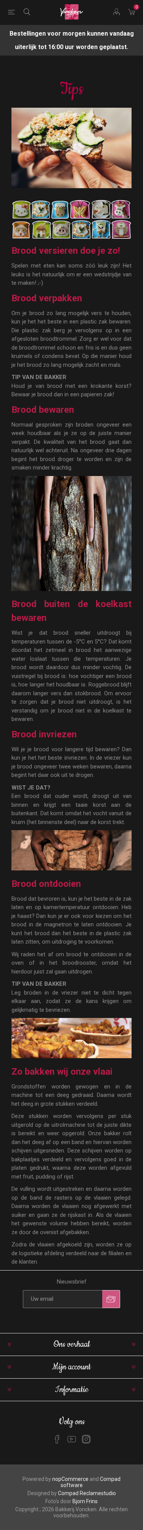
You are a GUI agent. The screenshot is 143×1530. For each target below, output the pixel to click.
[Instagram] (86, 1439)
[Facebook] (57, 1439)
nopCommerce (70, 1479)
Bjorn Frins (85, 1501)
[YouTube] (72, 1439)
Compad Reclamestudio (87, 1493)
